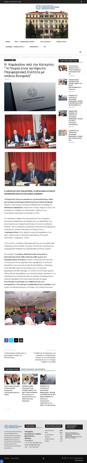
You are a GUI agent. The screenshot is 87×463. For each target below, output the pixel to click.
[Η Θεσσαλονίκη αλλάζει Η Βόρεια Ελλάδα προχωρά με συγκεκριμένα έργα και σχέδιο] (12, 379)
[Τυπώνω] (21, 340)
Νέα (14, 60)
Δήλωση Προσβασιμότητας (73, 436)
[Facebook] (81, 1)
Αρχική (6, 57)
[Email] (16, 340)
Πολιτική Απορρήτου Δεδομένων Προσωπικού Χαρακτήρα (72, 434)
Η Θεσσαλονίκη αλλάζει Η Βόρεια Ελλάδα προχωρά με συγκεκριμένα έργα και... (75, 69)
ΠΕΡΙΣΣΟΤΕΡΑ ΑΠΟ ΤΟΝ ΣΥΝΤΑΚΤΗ (33, 369)
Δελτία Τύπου (15, 57)
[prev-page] (5, 409)
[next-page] (9, 409)
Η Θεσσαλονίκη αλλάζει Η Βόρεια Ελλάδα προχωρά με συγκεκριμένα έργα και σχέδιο (12, 390)
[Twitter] (11, 340)
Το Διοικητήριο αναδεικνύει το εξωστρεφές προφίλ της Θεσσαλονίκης (15, 355)
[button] (80, 51)
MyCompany (79, 460)
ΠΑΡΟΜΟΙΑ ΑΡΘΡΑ (12, 369)
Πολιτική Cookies (70, 438)
